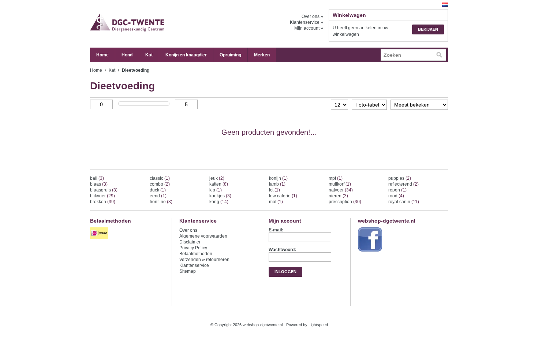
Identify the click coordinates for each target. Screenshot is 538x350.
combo (160, 184)
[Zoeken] (439, 55)
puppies (399, 178)
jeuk (216, 178)
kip (215, 190)
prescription (345, 201)
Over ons (188, 230)
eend (158, 195)
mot (276, 201)
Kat (149, 54)
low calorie (283, 195)
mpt (336, 178)
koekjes (220, 195)
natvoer (341, 190)
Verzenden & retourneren (204, 259)
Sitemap (187, 271)
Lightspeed (318, 325)
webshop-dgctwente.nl (163, 24)
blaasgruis (103, 190)
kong (218, 201)
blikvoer (102, 195)
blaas (99, 184)
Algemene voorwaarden (203, 236)
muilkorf (340, 184)
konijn (278, 178)
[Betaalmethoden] (100, 239)
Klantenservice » (306, 22)
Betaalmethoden (195, 253)
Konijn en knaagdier (186, 54)
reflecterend (403, 184)
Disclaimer (190, 242)
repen (397, 190)
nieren (338, 195)
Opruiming (230, 54)
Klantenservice (194, 265)
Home (102, 54)
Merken (262, 54)
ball (97, 178)
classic (160, 178)
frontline (161, 201)
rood (396, 195)
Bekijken (428, 29)
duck (158, 190)
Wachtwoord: (282, 249)
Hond (127, 54)
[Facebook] (371, 251)
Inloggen (285, 271)
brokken (102, 201)
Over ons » (312, 16)
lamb (277, 184)
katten (218, 184)
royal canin (403, 201)
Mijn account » (308, 28)
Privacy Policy (193, 247)
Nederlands (445, 5)
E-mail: (276, 229)
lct (274, 190)
